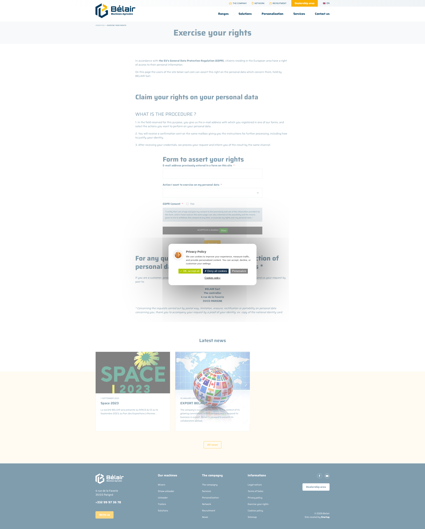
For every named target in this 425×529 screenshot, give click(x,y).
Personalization (272, 13)
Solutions (245, 13)
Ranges (223, 13)
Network (259, 3)
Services (299, 13)
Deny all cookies (217, 271)
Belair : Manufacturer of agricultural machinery (115, 10)
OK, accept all (190, 271)
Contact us (322, 13)
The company (240, 3)
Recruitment (279, 3)
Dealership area (304, 3)
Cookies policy (212, 278)
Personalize (239, 271)
